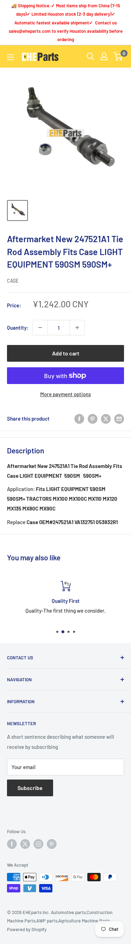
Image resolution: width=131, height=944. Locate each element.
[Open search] (90, 56)
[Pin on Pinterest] (92, 418)
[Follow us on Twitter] (25, 844)
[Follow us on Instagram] (38, 844)
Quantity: (17, 327)
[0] (118, 56)
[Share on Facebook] (79, 418)
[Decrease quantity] (40, 327)
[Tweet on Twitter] (106, 418)
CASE (13, 281)
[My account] (104, 56)
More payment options (65, 394)
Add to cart (65, 353)
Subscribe (30, 787)
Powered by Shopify (26, 929)
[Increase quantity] (77, 327)
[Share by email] (119, 418)
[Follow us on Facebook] (12, 844)
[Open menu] (10, 57)
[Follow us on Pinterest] (52, 844)
